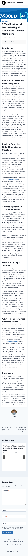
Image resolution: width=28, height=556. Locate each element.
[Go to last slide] (4, 457)
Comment (6, 490)
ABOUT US (10, 544)
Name (5, 510)
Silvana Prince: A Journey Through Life (6, 428)
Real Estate (5, 21)
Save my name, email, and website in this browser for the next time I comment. (14, 528)
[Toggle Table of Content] (22, 42)
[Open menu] (25, 3)
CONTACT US (17, 544)
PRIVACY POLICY (16, 539)
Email (5, 516)
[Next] (24, 457)
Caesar (5, 37)
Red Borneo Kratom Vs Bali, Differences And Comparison (21, 428)
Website (5, 523)
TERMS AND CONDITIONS (11, 542)
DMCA (22, 542)
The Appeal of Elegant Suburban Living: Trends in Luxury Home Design (14, 448)
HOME (8, 539)
